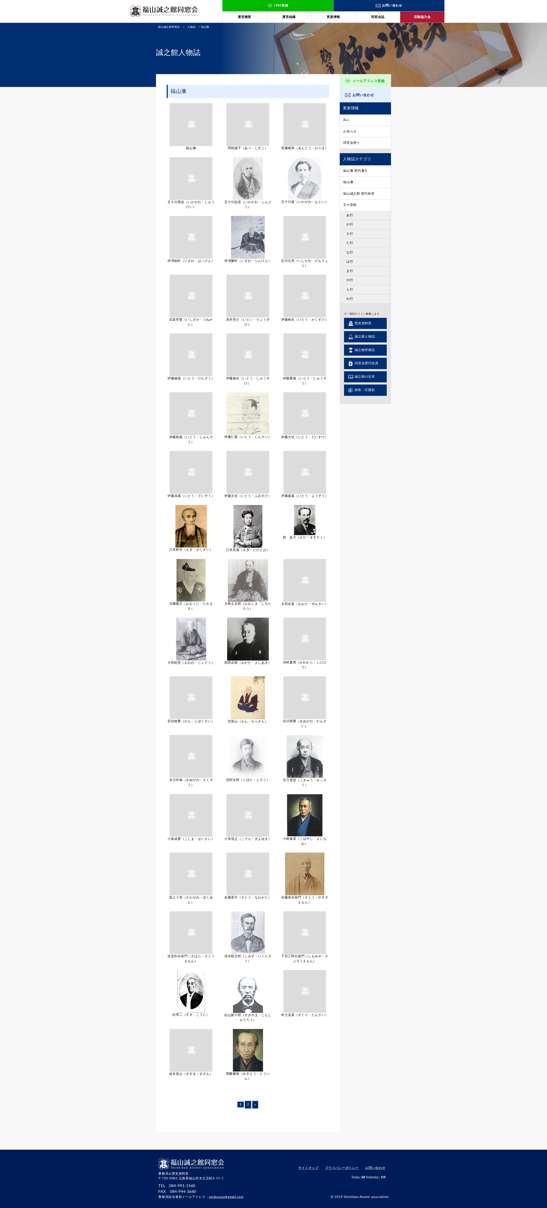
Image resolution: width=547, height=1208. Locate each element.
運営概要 (244, 17)
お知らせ (350, 131)
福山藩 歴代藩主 (355, 170)
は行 (349, 261)
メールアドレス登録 (369, 81)
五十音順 (350, 205)
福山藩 (348, 182)
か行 (349, 224)
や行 (349, 280)
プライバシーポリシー (342, 1168)
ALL (346, 120)
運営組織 (289, 17)
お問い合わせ (363, 95)
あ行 (349, 215)
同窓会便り (351, 142)
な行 (349, 252)
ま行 (349, 271)
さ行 (349, 233)
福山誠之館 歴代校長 (359, 193)
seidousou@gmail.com (226, 1197)
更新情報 (333, 17)
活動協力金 (422, 17)
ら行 (349, 289)
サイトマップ (308, 1168)
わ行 (349, 298)
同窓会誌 (378, 17)
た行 (349, 243)
